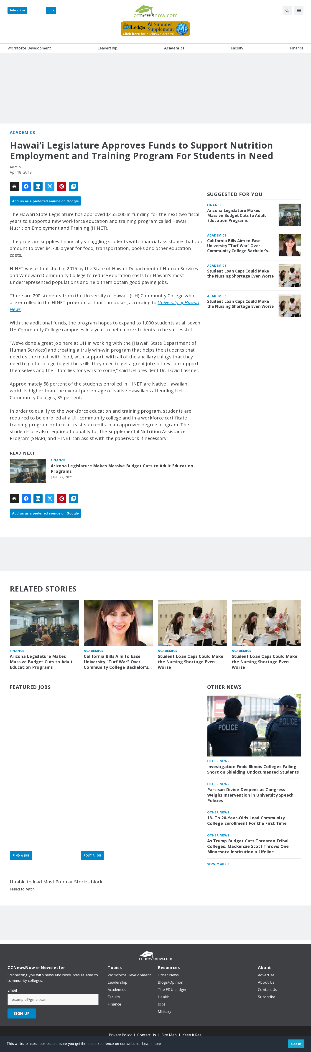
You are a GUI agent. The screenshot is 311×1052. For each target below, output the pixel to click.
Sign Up (22, 1013)
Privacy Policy (120, 1034)
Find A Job (21, 855)
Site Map (169, 1034)
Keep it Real (192, 1034)
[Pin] (61, 186)
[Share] (26, 186)
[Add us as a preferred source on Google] (73, 186)
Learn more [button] (151, 1044)
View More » (218, 864)
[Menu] (298, 10)
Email (12, 990)
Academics (22, 132)
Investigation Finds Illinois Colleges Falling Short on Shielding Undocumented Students (253, 769)
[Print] (14, 186)
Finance (58, 460)
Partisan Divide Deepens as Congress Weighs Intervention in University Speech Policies (250, 795)
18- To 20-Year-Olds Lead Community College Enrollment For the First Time (247, 820)
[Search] (287, 10)
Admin (15, 167)
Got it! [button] (296, 1044)
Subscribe (17, 10)
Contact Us (146, 1034)
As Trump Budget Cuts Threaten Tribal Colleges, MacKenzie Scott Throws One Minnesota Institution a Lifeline (248, 846)
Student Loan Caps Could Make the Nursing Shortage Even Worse (240, 274)
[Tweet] (49, 186)
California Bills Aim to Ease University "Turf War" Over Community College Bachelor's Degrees (237, 245)
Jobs (51, 10)
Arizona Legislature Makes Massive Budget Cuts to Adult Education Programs (122, 468)
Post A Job (92, 855)
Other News (224, 686)
